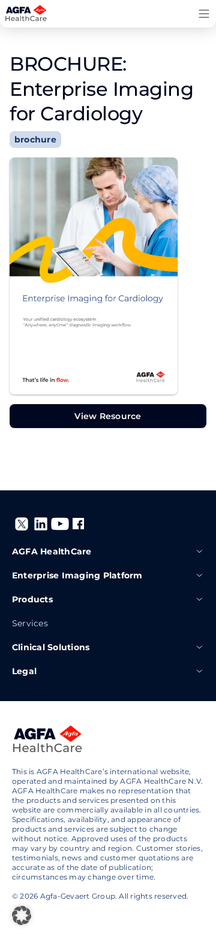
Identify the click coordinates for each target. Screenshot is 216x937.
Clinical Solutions (50, 647)
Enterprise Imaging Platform (77, 575)
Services (30, 623)
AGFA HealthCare (52, 551)
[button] (21, 915)
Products (32, 599)
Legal (24, 671)
